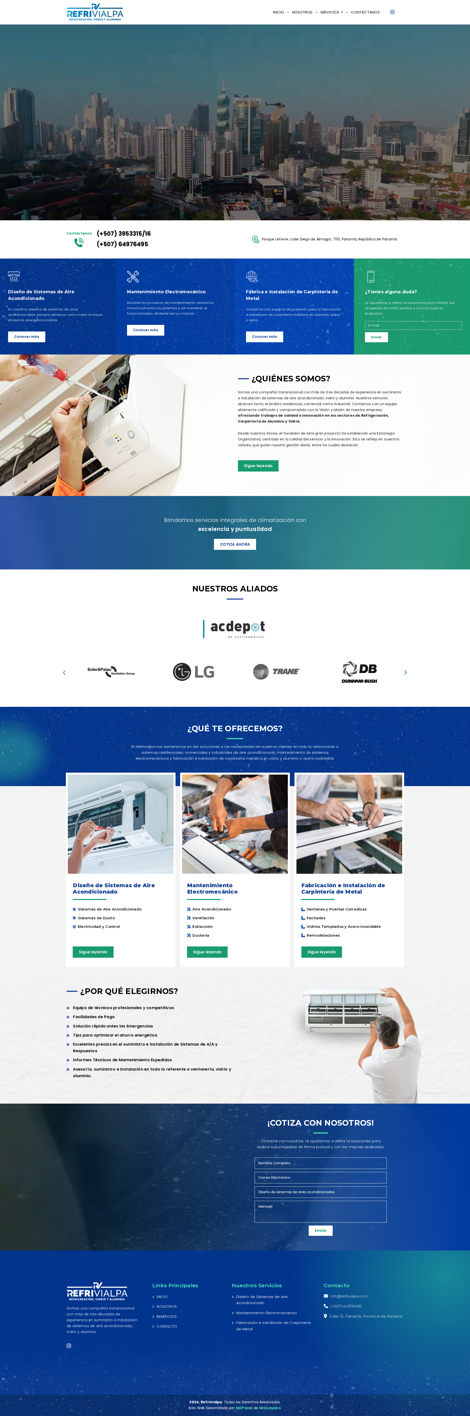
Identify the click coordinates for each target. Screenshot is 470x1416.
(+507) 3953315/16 (124, 234)
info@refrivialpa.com (349, 1296)
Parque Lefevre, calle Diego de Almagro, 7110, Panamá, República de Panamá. (330, 239)
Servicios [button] (330, 12)
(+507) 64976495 (122, 244)
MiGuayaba (270, 1407)
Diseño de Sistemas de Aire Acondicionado (262, 1300)
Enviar (376, 337)
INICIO (278, 12)
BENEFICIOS (167, 1316)
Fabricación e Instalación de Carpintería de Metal (273, 1326)
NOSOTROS (302, 12)
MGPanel (244, 1407)
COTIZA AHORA (235, 544)
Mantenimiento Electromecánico (266, 1312)
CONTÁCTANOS (365, 12)
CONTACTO (167, 1326)
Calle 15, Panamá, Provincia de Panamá (365, 1316)
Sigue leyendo (258, 465)
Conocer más (26, 336)
